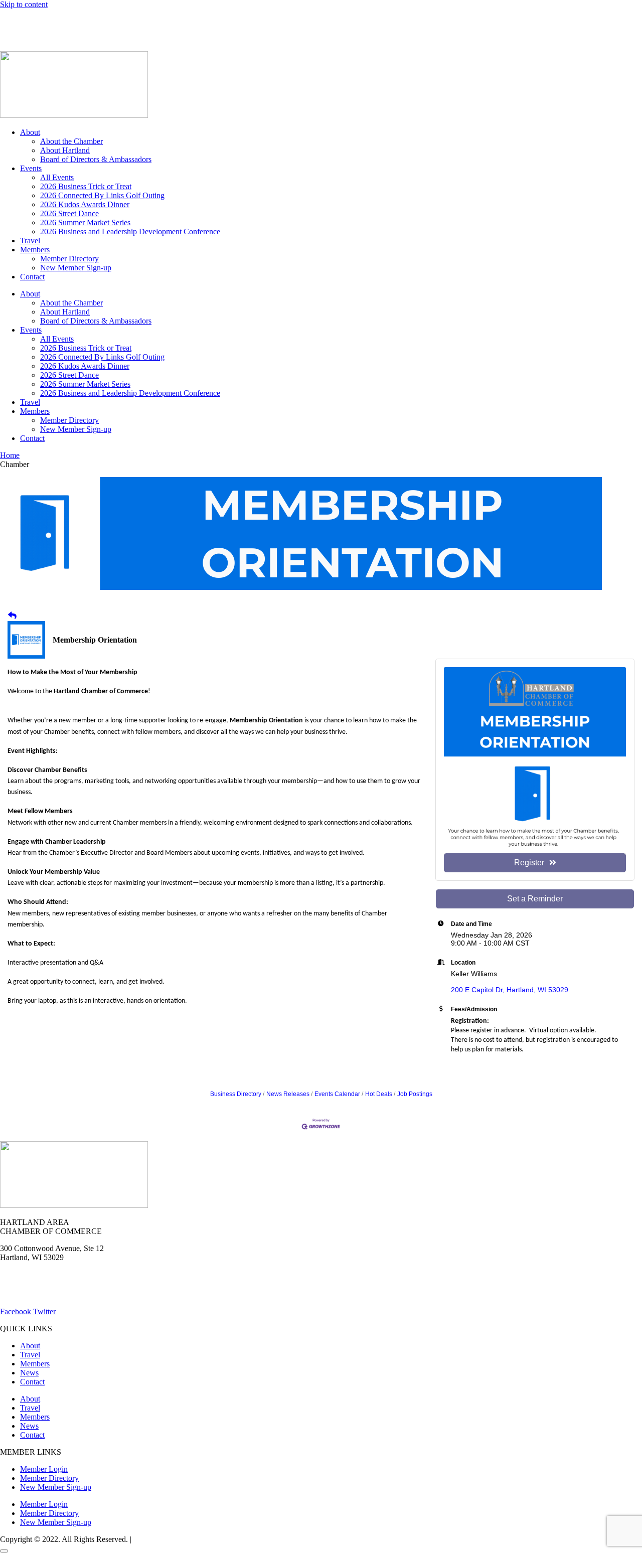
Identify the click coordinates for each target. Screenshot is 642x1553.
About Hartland (65, 150)
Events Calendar (337, 1094)
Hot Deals (78, 21)
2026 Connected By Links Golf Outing (102, 195)
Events (31, 168)
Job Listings (159, 21)
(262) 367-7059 (25, 38)
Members (35, 249)
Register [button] (529, 862)
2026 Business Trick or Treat (85, 186)
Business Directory (235, 1094)
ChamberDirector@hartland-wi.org (55, 1294)
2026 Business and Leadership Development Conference (130, 231)
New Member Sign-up (75, 267)
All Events (57, 177)
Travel (30, 240)
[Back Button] (12, 616)
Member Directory (69, 258)
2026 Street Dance (69, 213)
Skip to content (24, 4)
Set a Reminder (535, 898)
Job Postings (414, 1094)
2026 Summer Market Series (85, 222)
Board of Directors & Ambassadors (95, 159)
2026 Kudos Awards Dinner (84, 204)
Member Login (24, 21)
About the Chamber (71, 141)
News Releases (287, 1094)
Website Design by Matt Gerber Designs (197, 1539)
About (30, 132)
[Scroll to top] (4, 1550)
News (117, 21)
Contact (32, 276)
